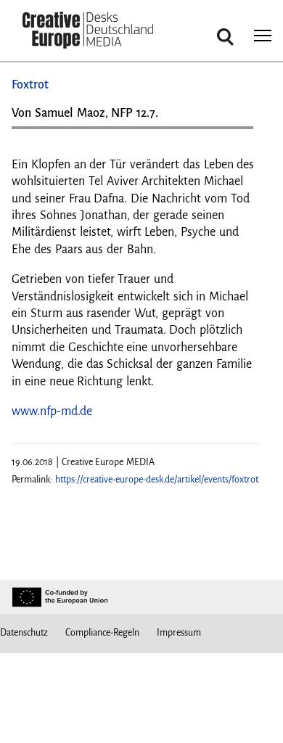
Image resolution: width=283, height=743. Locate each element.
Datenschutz (24, 633)
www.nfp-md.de (52, 411)
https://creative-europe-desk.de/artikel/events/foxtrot (156, 480)
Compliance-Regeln (102, 633)
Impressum (179, 633)
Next (235, 133)
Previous (37, 133)
